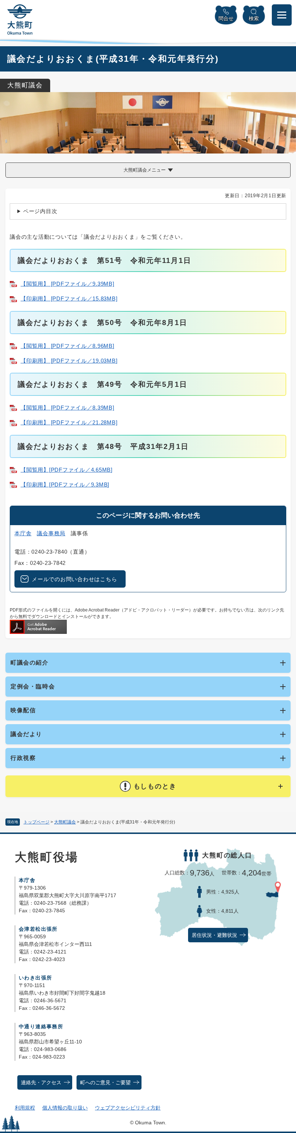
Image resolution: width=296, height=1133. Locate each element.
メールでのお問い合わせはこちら (74, 579)
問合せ (226, 18)
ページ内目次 (40, 211)
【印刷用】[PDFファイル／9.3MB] (65, 484)
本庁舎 (22, 533)
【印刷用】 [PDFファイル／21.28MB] (69, 422)
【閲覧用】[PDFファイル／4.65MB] (67, 470)
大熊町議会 (65, 822)
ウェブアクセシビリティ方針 (128, 1108)
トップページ (36, 822)
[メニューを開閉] (282, 15)
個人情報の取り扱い (65, 1108)
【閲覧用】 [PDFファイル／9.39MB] (67, 284)
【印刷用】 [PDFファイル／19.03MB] (69, 361)
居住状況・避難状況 (214, 935)
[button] (148, 786)
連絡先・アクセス (41, 1082)
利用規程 (25, 1108)
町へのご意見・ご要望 (105, 1082)
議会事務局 (51, 533)
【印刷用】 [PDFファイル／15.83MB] (69, 298)
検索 (254, 18)
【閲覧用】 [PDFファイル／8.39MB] (67, 408)
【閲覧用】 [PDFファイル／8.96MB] (67, 346)
